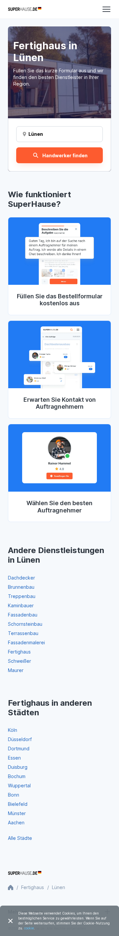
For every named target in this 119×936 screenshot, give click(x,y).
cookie (29, 928)
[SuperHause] (24, 9)
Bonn (13, 795)
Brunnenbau (21, 587)
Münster (17, 813)
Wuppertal (19, 785)
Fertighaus (19, 652)
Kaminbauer (21, 605)
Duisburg (17, 767)
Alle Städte (20, 838)
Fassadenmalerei (26, 642)
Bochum (16, 776)
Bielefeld (17, 804)
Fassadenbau (22, 615)
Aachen (16, 822)
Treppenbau (21, 596)
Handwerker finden (65, 155)
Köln (12, 730)
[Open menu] (106, 9)
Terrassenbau (23, 633)
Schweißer (19, 661)
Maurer (15, 670)
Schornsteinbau (25, 624)
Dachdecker (21, 577)
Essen (14, 758)
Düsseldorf (20, 739)
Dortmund (18, 748)
